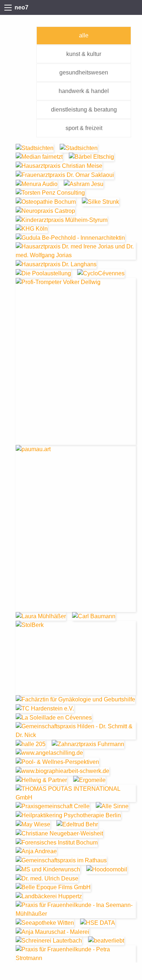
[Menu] (8, 8)
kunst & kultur (83, 54)
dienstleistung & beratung (84, 109)
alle (83, 35)
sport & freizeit (84, 128)
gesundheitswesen (83, 72)
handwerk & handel (84, 91)
